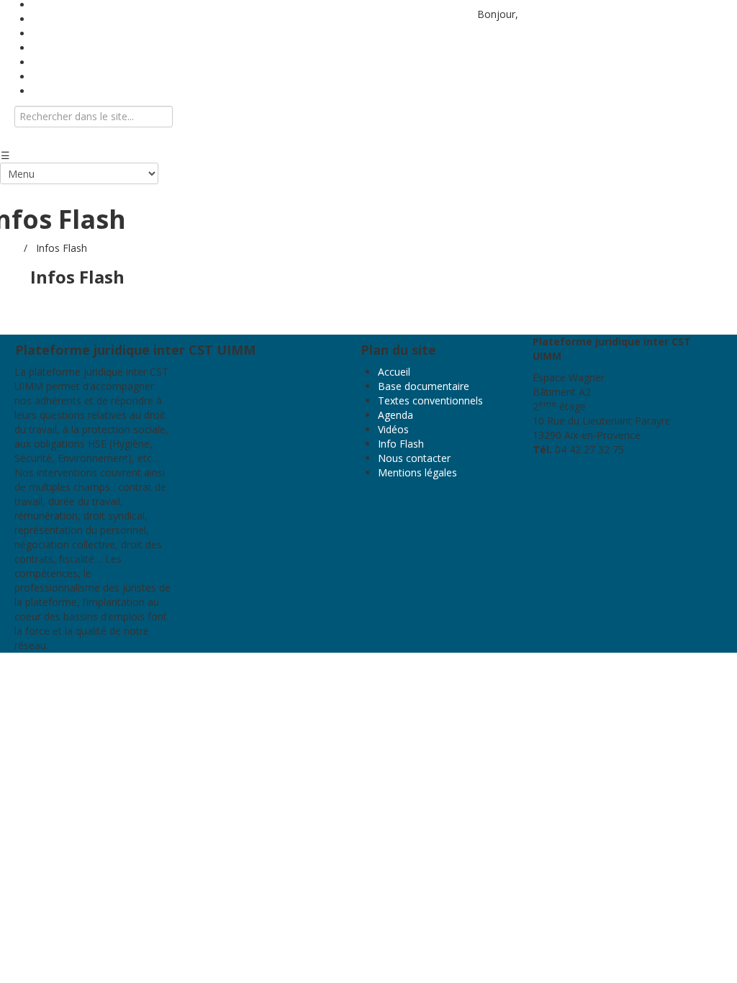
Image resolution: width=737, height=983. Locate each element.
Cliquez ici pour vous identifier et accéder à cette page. (157, 305)
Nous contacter (68, 91)
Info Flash (401, 443)
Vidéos (393, 429)
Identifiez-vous (555, 14)
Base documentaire (423, 386)
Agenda (395, 415)
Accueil (394, 372)
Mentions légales (417, 472)
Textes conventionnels (430, 400)
